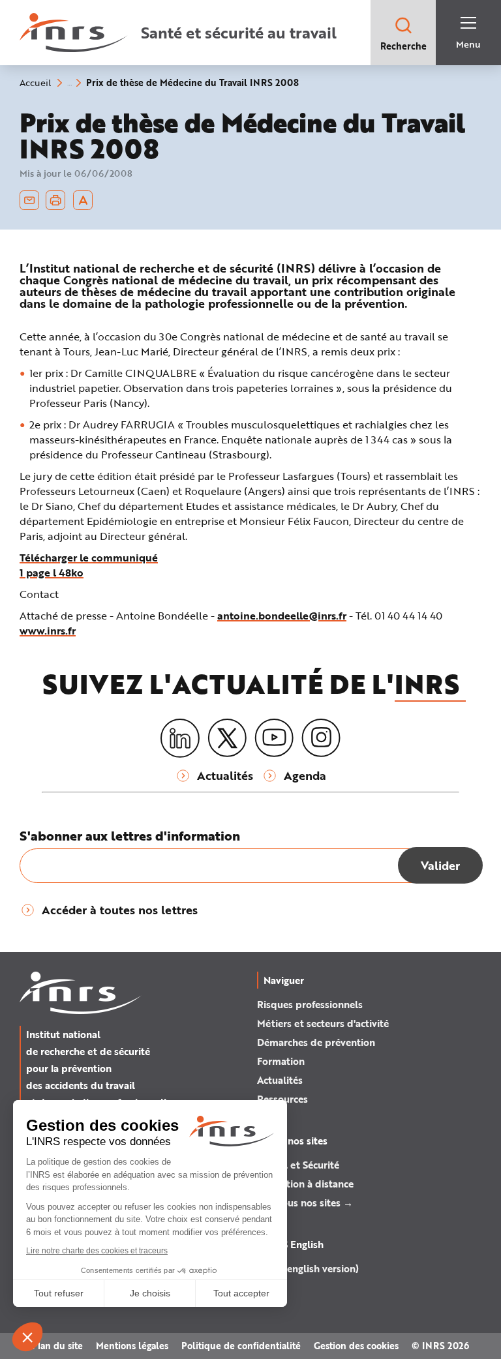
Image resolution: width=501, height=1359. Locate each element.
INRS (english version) (308, 1268)
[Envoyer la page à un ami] (29, 200)
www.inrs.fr (48, 630)
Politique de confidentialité (241, 1345)
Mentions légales (132, 1345)
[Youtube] (274, 738)
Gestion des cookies (356, 1345)
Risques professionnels (310, 1004)
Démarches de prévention (316, 1042)
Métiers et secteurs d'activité (323, 1023)
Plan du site (57, 1345)
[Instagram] (321, 738)
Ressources (282, 1099)
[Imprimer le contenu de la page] (56, 200)
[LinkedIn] (180, 738)
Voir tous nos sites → (305, 1202)
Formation (281, 1061)
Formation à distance (305, 1183)
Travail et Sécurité (298, 1164)
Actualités (280, 1080)
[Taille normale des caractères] (83, 200)
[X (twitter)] (227, 738)
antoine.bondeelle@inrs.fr (281, 615)
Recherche (403, 46)
